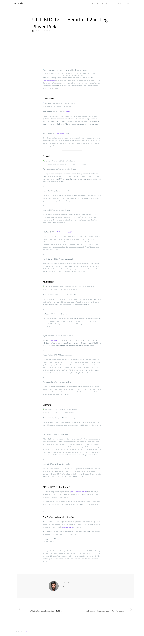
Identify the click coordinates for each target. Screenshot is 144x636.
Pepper (14, 631)
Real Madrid (60, 133)
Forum (118, 3)
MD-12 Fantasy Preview (79, 492)
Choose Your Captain (99, 3)
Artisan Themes (28, 631)
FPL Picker (19, 3)
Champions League (49, 80)
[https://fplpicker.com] (63, 586)
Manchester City (54, 340)
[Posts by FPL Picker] (33, 31)
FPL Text (35, 14)
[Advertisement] (72, 50)
